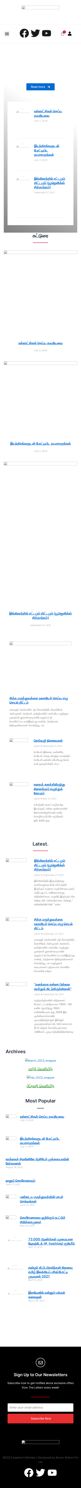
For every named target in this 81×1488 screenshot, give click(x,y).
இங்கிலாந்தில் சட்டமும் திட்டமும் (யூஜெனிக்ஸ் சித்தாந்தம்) (49, 183)
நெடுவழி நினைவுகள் (48, 741)
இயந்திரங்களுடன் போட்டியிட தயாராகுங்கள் (46, 150)
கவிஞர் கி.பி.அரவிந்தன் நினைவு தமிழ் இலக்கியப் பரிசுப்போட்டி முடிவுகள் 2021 (50, 1272)
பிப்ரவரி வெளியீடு (40, 1086)
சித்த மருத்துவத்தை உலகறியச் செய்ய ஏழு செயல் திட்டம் (53, 923)
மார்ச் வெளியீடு (40, 1069)
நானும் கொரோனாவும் (20, 1181)
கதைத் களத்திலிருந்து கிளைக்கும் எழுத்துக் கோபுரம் (49, 788)
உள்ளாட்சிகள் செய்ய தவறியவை (40, 343)
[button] (7, 34)
